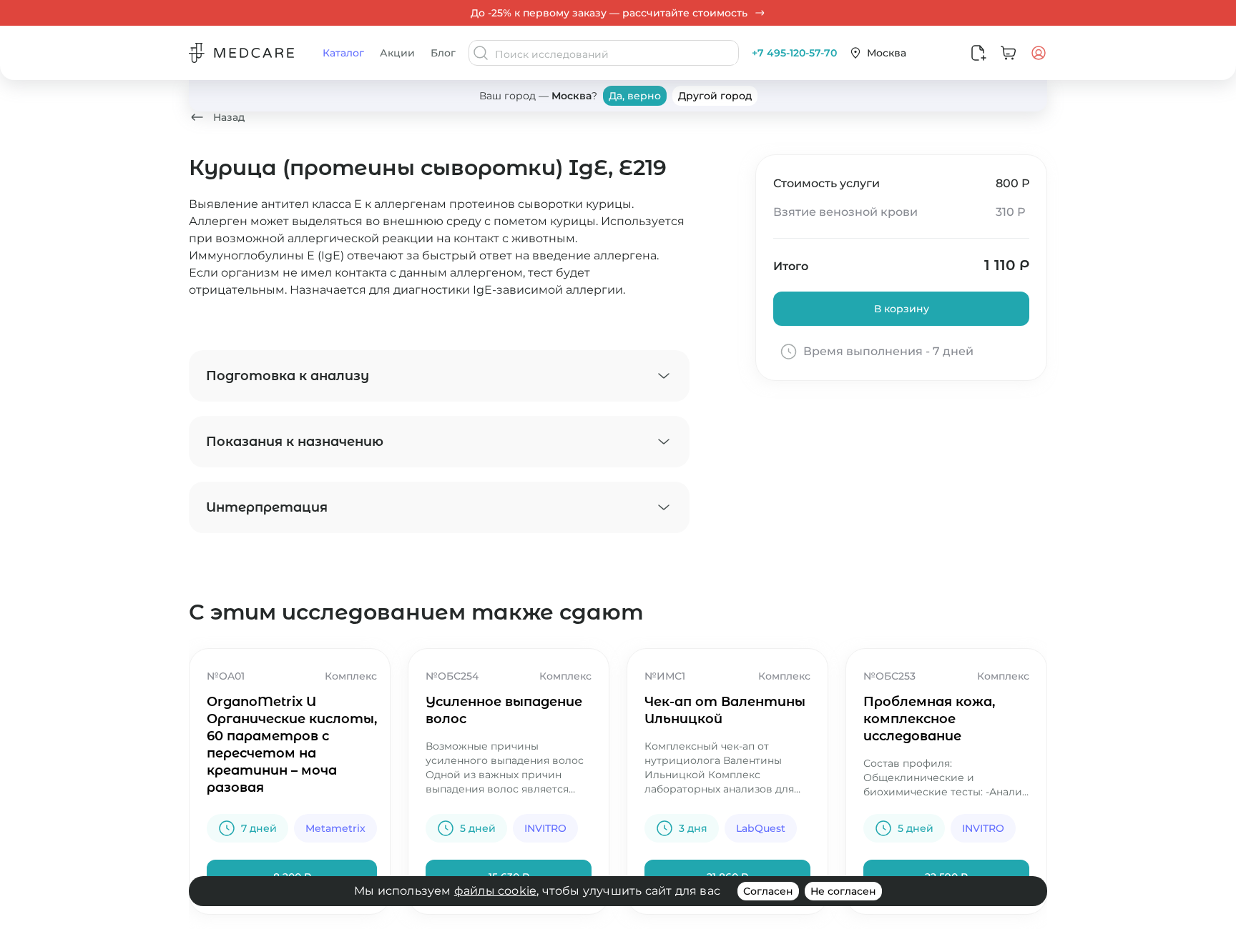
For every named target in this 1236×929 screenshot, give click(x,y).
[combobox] (615, 54)
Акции (397, 52)
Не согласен (843, 891)
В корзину (901, 308)
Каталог (343, 52)
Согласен (768, 891)
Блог (443, 52)
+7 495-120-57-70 (794, 52)
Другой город (715, 95)
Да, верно (635, 95)
